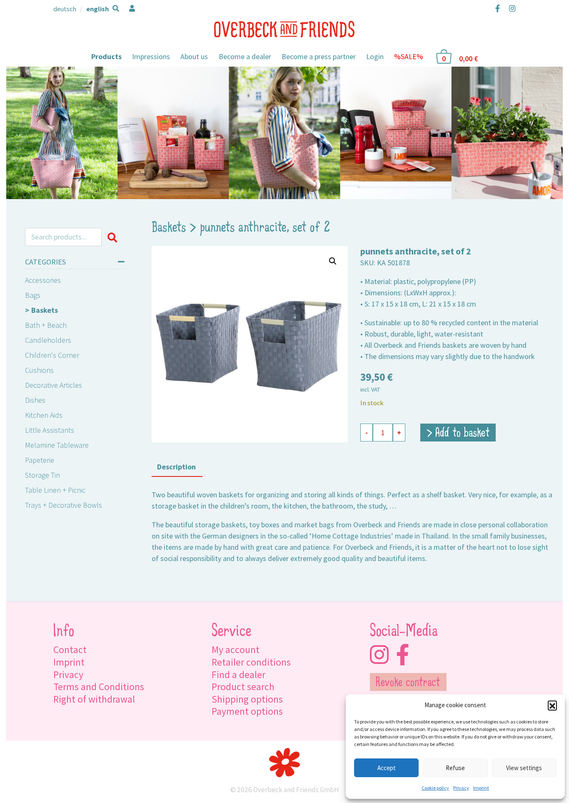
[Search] (114, 237)
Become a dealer (245, 56)
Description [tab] (176, 466)
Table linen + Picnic (55, 490)
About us (194, 56)
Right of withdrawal (94, 699)
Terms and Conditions (98, 687)
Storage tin (42, 475)
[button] (552, 705)
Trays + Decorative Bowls (63, 505)
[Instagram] (510, 8)
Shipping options (247, 699)
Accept (386, 768)
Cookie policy (435, 788)
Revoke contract (408, 683)
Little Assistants (49, 430)
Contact (70, 649)
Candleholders (48, 340)
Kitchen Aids (43, 415)
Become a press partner (319, 56)
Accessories (43, 280)
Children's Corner (52, 355)
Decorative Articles (53, 385)
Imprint (481, 788)
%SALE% (408, 56)
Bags (32, 295)
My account (236, 649)
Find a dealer (238, 674)
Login (375, 56)
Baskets (44, 310)
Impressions (151, 56)
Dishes (35, 400)
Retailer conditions (251, 662)
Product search (243, 687)
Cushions (39, 370)
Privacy (461, 788)
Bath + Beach (46, 325)
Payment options (247, 711)
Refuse (455, 768)
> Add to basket (458, 433)
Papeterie (39, 460)
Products (106, 56)
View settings (524, 768)
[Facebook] (498, 8)
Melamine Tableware (57, 445)
